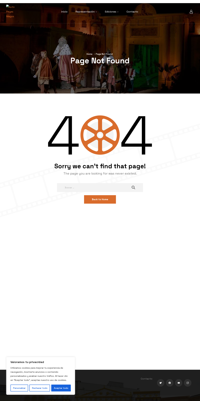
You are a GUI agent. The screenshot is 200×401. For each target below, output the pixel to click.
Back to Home (100, 199)
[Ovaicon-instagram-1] (187, 383)
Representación (85, 11)
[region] (40, 376)
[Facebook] (169, 383)
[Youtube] (178, 383)
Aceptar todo (61, 388)
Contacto (132, 11)
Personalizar (19, 388)
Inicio (64, 11)
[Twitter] (161, 383)
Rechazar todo (40, 388)
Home (89, 54)
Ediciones (110, 11)
